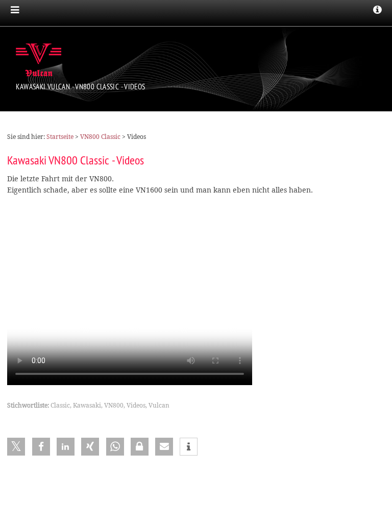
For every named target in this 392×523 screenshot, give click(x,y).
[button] (16, 447)
